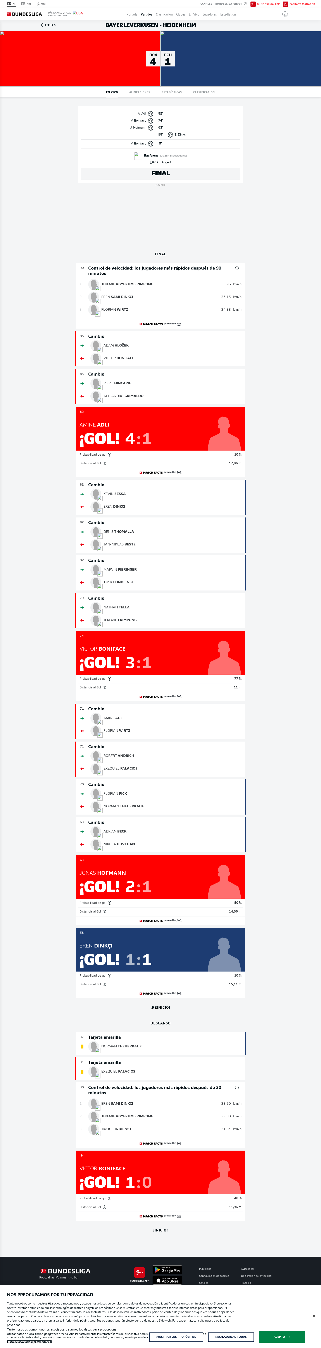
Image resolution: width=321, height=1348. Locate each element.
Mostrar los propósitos (176, 1337)
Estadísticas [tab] (172, 92)
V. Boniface (138, 120)
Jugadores (210, 14)
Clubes (180, 14)
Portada (132, 14)
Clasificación (164, 14)
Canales (206, 3)
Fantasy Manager (302, 4)
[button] (283, 14)
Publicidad (205, 1269)
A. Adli (142, 113)
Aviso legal (247, 1269)
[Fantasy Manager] (285, 4)
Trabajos (246, 1283)
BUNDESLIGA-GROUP (229, 3)
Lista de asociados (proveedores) (29, 1342)
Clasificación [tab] (204, 92)
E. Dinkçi (180, 134)
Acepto (279, 1337)
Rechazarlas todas (231, 1337)
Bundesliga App (268, 4)
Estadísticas (228, 14)
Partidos (146, 14)
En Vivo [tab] (112, 92)
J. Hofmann (138, 127)
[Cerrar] (314, 1316)
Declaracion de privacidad (256, 1276)
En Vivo (194, 14)
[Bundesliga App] (253, 4)
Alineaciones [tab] (139, 92)
